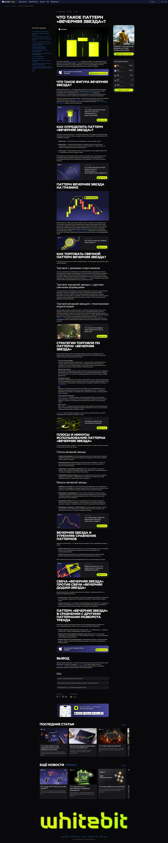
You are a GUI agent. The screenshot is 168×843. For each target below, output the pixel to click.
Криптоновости (65, 836)
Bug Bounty (91, 836)
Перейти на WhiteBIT (123, 90)
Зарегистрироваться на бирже (98, 73)
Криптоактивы (80, 664)
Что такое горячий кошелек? (110, 746)
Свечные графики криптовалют (80, 230)
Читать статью (102, 120)
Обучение (7, 5)
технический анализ (74, 61)
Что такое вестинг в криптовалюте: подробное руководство (80, 788)
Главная (2, 5)
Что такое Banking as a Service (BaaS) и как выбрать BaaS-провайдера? (139, 748)
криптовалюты (78, 100)
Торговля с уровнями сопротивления (40, 41)
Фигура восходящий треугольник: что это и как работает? (82, 747)
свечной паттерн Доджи (85, 92)
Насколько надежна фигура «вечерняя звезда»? (70, 678)
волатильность (60, 666)
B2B (96, 836)
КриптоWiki (14, 5)
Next (124, 725)
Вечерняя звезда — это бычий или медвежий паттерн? (72, 687)
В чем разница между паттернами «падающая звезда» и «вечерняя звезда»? (78, 683)
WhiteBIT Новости (75, 836)
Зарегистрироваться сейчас (124, 54)
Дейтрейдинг (60, 413)
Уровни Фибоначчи (63, 397)
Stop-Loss (88, 278)
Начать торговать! (102, 649)
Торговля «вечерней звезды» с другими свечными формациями (41, 44)
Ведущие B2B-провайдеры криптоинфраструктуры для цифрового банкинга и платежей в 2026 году (141, 789)
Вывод (33, 69)
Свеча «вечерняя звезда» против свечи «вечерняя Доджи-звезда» (41, 64)
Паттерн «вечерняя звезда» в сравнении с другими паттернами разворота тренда (42, 67)
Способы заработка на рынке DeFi (112, 787)
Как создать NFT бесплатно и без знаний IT (53, 787)
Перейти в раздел (71, 764)
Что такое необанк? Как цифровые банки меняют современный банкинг (50, 748)
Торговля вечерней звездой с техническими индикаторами (39, 47)
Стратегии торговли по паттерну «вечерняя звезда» (40, 51)
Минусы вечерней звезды (38, 58)
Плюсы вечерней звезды (38, 56)
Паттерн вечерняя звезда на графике (41, 36)
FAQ (33, 71)
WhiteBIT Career (103, 836)
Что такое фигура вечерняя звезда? (40, 31)
